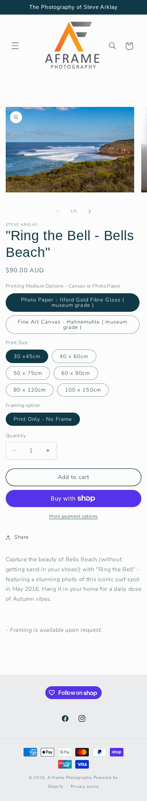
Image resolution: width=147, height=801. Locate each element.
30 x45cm (27, 356)
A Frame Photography (69, 777)
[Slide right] (89, 211)
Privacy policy (85, 786)
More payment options (73, 516)
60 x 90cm (75, 373)
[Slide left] (57, 211)
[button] (15, 46)
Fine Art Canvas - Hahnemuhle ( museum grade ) (72, 324)
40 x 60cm (74, 356)
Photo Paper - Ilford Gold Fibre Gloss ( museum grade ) (72, 302)
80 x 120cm (30, 389)
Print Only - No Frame (43, 419)
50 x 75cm (28, 373)
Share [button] (21, 537)
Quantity (16, 435)
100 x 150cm (83, 389)
